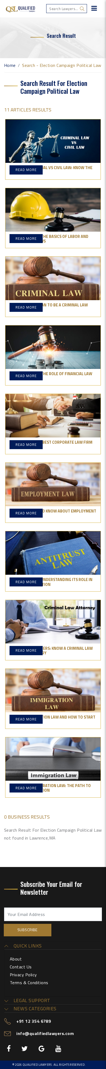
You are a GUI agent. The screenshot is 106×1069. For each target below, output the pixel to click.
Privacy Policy (23, 974)
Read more (26, 169)
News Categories (34, 1008)
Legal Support (31, 1000)
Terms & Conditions (29, 982)
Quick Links (27, 945)
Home (10, 65)
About (16, 959)
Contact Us (21, 967)
